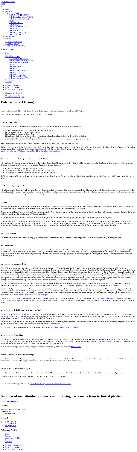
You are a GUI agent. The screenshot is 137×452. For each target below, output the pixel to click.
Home (7, 9)
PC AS (11, 21)
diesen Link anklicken (107, 298)
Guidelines (8, 38)
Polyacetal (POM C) (16, 23)
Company (8, 11)
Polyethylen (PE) (15, 28)
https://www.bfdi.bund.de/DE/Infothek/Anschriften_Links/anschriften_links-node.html (30, 151)
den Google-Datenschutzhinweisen (110, 341)
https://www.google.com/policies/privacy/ (65, 327)
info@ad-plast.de (10, 426)
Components (9, 36)
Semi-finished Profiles (12, 13)
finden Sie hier (76, 347)
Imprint (4, 401)
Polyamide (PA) (14, 25)
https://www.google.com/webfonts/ (13, 316)
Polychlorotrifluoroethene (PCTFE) (21, 17)
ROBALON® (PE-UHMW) (19, 15)
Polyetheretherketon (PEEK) (19, 19)
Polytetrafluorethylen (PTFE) (19, 34)
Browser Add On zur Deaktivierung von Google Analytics (28, 295)
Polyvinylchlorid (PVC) (17, 32)
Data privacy (13, 401)
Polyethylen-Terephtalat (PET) (19, 27)
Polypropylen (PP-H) (16, 30)
